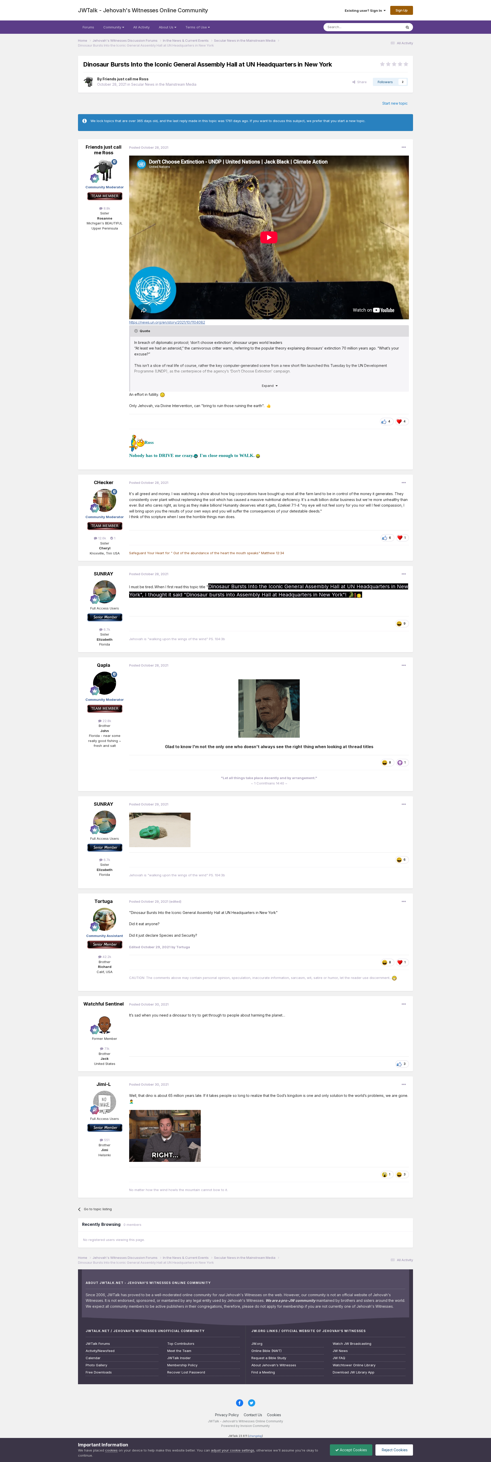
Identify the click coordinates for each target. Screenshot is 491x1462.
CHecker (104, 482)
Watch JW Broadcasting (352, 1344)
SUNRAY (103, 573)
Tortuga (103, 901)
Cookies (274, 1415)
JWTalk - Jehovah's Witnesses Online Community (143, 10)
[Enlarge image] (269, 708)
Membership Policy (182, 1365)
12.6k (101, 538)
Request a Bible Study (268, 1358)
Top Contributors (180, 1344)
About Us (166, 27)
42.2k (106, 957)
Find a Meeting (263, 1372)
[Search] (407, 27)
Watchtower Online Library (354, 1365)
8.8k (106, 208)
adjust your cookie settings (232, 1450)
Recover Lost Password (186, 1372)
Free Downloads (99, 1372)
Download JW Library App (353, 1372)
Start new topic (395, 103)
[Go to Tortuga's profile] (104, 919)
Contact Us (253, 1415)
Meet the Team (179, 1351)
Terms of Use (196, 27)
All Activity (141, 27)
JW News (340, 1351)
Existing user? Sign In (364, 10)
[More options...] (404, 147)
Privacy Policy (227, 1415)
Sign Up (402, 10)
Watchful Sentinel (103, 1004)
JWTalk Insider (179, 1358)
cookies (111, 1450)
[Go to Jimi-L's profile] (104, 1102)
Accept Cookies (353, 1450)
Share (361, 82)
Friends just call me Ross (126, 79)
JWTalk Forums (98, 1344)
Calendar (93, 1358)
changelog (255, 1436)
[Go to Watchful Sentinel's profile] (104, 1022)
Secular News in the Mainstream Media (163, 84)
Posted (148, 147)
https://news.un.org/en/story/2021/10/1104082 (167, 322)
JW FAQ (339, 1358)
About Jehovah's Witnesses (273, 1365)
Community (112, 27)
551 (106, 1140)
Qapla (103, 665)
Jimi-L (103, 1084)
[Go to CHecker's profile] (104, 500)
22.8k (106, 721)
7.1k (106, 1048)
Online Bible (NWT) (266, 1351)
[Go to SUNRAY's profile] (104, 591)
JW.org (256, 1344)
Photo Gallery (96, 1365)
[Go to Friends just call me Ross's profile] (88, 82)
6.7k (106, 629)
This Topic (387, 27)
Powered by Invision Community (245, 1426)
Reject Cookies (394, 1450)
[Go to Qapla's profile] (104, 683)
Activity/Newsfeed (100, 1351)
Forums (88, 27)
